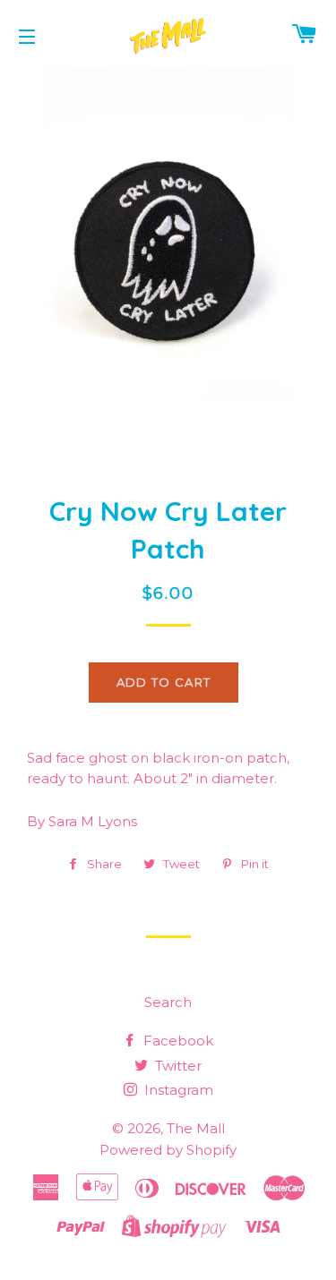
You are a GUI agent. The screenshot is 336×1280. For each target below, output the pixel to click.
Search (168, 1002)
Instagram (177, 1089)
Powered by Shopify (168, 1149)
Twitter (176, 1065)
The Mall (196, 1128)
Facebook (176, 1040)
